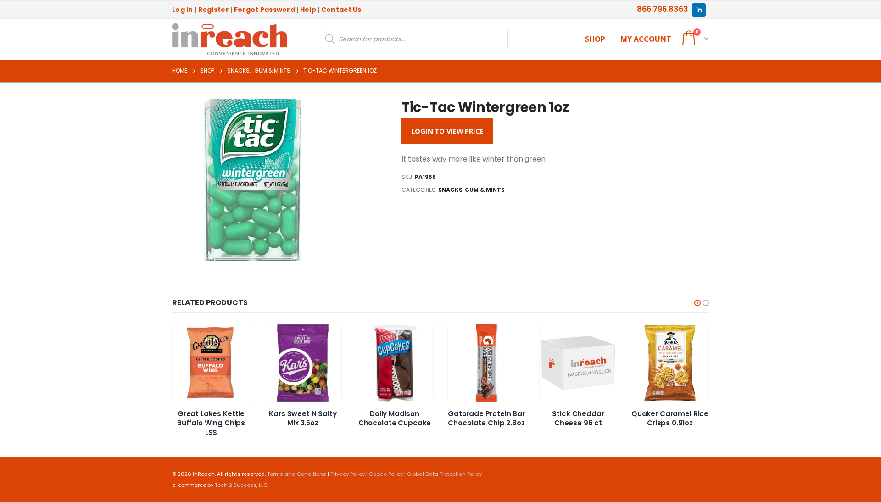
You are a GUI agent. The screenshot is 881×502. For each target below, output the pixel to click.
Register (213, 9)
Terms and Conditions (296, 474)
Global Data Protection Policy (444, 474)
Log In (182, 9)
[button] (697, 302)
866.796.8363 (662, 9)
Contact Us (341, 9)
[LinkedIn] (698, 10)
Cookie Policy (386, 474)
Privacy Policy (347, 474)
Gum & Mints (485, 190)
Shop (595, 39)
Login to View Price (448, 130)
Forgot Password (264, 9)
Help (308, 9)
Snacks (450, 190)
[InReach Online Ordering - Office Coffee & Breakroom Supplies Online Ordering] (229, 39)
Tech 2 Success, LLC (241, 485)
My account (645, 39)
